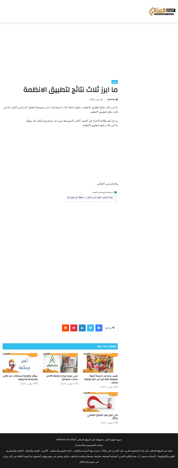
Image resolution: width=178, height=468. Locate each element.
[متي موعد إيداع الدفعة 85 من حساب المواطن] (60, 363)
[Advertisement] (89, 50)
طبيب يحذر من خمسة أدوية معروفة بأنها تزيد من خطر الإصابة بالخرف (101, 379)
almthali (111, 99)
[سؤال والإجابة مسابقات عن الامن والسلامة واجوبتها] (20, 363)
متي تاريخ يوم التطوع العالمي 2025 (102, 417)
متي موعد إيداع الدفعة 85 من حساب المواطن (62, 378)
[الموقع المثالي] (161, 11)
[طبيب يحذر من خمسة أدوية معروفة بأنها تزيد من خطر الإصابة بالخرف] (100, 363)
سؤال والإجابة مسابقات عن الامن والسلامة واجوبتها (20, 378)
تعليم (114, 82)
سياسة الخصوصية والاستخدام (89, 445)
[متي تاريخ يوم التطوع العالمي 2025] (100, 402)
